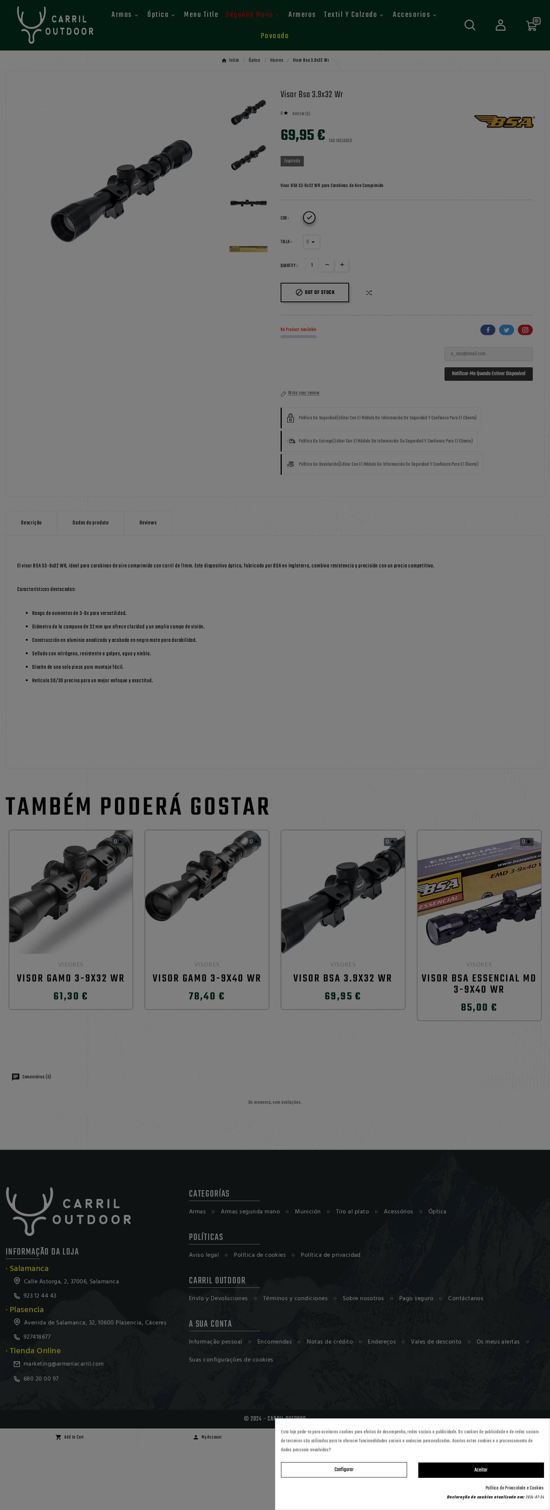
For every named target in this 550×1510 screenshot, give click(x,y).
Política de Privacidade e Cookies (515, 1488)
